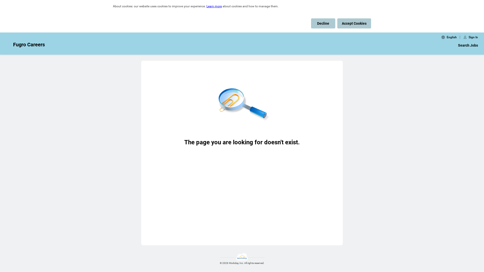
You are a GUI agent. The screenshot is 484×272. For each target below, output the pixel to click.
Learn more (214, 6)
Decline (323, 23)
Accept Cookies (354, 23)
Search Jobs (468, 45)
